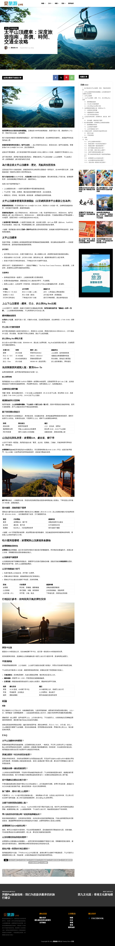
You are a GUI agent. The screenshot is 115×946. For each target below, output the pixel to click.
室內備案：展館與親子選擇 (94, 120)
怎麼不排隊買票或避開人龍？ (96, 152)
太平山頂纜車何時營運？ (95, 141)
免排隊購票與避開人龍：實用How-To (94, 108)
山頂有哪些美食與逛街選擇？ (96, 160)
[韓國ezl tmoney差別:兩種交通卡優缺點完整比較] (87, 178)
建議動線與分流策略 (93, 112)
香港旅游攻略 (14, 28)
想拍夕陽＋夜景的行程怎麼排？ (97, 162)
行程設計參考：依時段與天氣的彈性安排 (95, 131)
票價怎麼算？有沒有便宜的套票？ (97, 143)
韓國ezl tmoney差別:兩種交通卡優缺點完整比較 (87, 189)
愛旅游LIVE (56, 941)
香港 (6, 28)
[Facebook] (55, 77)
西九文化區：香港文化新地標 (95, 894)
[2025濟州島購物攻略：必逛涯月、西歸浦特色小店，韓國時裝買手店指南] (104, 202)
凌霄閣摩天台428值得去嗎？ (96, 158)
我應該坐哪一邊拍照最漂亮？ (96, 145)
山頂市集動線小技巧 (93, 129)
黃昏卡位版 (90, 133)
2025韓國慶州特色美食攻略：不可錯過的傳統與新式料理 (104, 241)
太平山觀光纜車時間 (66, 860)
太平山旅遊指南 (33, 860)
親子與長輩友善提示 (93, 114)
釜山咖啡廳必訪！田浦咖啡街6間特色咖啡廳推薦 (104, 189)
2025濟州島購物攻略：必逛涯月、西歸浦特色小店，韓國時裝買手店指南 (104, 215)
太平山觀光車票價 (33, 862)
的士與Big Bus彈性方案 (94, 106)
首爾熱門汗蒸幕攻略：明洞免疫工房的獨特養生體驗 (87, 214)
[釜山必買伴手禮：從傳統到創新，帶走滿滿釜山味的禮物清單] (87, 229)
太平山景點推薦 (43, 860)
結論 (85, 137)
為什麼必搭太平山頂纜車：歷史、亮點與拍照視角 (96, 89)
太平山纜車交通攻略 (54, 860)
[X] (61, 77)
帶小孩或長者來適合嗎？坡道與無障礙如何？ (97, 155)
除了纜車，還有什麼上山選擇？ (97, 150)
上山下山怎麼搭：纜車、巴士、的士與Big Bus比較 (96, 98)
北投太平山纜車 (13, 860)
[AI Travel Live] (11, 3)
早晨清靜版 (90, 135)
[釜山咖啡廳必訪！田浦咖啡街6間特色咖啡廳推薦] (104, 178)
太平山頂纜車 (43, 862)
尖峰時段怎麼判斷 (92, 110)
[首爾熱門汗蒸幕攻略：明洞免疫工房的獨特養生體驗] (87, 202)
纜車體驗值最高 (91, 102)
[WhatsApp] (71, 77)
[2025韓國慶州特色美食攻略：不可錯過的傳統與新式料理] (104, 229)
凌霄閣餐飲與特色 (92, 124)
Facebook (97, 918)
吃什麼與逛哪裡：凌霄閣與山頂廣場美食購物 (96, 122)
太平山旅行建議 (23, 860)
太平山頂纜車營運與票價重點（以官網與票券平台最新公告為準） (96, 92)
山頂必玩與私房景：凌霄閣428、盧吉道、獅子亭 (96, 117)
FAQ (86, 139)
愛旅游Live (14, 47)
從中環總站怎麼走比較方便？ (96, 148)
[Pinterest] (66, 77)
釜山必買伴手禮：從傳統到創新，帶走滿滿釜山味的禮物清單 (87, 241)
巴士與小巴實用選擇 (93, 104)
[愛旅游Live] (6, 48)
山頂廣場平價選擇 (92, 127)
